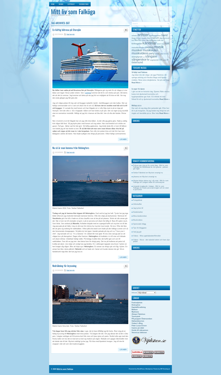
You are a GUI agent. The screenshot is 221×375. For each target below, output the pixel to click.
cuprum (155, 38)
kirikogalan (137, 43)
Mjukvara (135, 312)
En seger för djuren (138, 88)
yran (164, 60)
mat (166, 43)
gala (147, 40)
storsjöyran (137, 57)
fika (136, 40)
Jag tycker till (138, 208)
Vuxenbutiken (83, 4)
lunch (159, 44)
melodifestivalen (138, 48)
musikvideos (140, 53)
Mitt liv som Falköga (73, 11)
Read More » (136, 83)
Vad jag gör (71, 34)
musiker (137, 50)
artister (143, 35)
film (139, 40)
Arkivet (134, 293)
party (151, 53)
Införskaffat (137, 204)
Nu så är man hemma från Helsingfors (70, 148)
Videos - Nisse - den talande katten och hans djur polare (151, 240)
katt (162, 40)
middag (149, 47)
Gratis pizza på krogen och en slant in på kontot (151, 189)
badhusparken (155, 35)
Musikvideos (137, 220)
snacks (166, 54)
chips (149, 38)
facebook (166, 38)
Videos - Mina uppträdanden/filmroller (147, 236)
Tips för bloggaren (139, 228)
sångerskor (139, 59)
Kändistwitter (138, 212)
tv (148, 59)
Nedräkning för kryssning (64, 266)
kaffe (159, 40)
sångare (151, 56)
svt (144, 57)
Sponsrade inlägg (139, 224)
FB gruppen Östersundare (142, 319)
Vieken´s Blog (137, 323)
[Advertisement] (148, 140)
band (164, 35)
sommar (88, 93)
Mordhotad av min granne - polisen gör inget (150, 168)
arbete (134, 35)
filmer (144, 40)
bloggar (143, 38)
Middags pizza (136, 105)
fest (133, 40)
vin (160, 59)
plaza (157, 54)
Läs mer (123, 139)
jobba (155, 40)
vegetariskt (154, 60)
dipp (161, 38)
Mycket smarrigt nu (155, 173)
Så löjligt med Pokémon (139, 72)
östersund (137, 62)
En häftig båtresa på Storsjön (66, 30)
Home (52, 4)
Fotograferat (137, 200)
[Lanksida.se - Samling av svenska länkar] (137, 353)
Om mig (61, 4)
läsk (162, 44)
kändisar (149, 43)
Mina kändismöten (140, 216)
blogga (138, 38)
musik (159, 47)
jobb (151, 40)
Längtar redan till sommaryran (153, 182)
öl (167, 59)
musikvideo (150, 50)
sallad (161, 54)
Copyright (71, 4)
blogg (134, 38)
